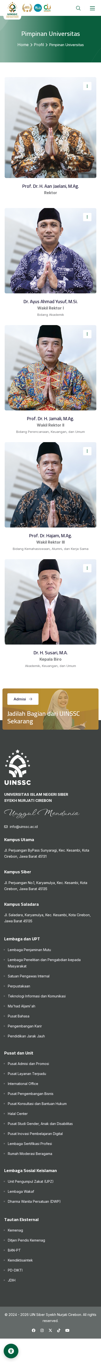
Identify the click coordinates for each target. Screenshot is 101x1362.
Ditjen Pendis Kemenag (26, 1240)
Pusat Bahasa (18, 1016)
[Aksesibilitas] (11, 1351)
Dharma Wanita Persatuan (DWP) (34, 1201)
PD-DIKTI (15, 1270)
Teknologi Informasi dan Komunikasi (37, 996)
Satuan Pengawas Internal (29, 976)
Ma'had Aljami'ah (21, 1006)
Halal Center (18, 1114)
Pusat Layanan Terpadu (27, 1074)
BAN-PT (14, 1250)
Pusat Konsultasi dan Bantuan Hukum (37, 1104)
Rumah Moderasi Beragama (30, 1154)
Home (23, 44)
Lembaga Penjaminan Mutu (29, 950)
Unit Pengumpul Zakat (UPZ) (31, 1181)
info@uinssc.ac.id (24, 827)
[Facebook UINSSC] (34, 1330)
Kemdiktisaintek (20, 1260)
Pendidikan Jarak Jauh (26, 1036)
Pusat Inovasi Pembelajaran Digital (35, 1134)
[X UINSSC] (50, 1330)
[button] (92, 7)
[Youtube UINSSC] (67, 1330)
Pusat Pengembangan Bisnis (30, 1094)
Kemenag (15, 1230)
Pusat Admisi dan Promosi (28, 1064)
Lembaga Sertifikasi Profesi (30, 1144)
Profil (39, 44)
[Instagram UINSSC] (42, 1330)
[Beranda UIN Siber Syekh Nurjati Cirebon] (26, 10)
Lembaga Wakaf (21, 1191)
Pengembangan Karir (25, 1026)
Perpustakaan (19, 986)
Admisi (20, 699)
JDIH (11, 1280)
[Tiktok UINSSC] (58, 1330)
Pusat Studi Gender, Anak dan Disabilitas (40, 1124)
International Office (23, 1084)
